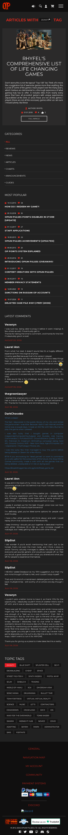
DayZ (42, 710)
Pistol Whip (53, 676)
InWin (36, 727)
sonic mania (13, 693)
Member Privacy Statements (23, 282)
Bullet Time (47, 693)
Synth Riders (35, 676)
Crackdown (13, 710)
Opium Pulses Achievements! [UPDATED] (29, 241)
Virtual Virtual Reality (39, 699)
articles (11, 162)
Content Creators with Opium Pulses (29, 272)
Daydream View (44, 687)
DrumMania (29, 693)
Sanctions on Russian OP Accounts (27, 292)
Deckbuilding (13, 671)
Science (10, 704)
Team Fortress (14, 699)
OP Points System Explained (22, 251)
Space (40, 671)
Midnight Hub (26, 721)
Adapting (11, 727)
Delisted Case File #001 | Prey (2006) (28, 303)
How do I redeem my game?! (22, 206)
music (22, 704)
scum (9, 682)
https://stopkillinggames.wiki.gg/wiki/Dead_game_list (29, 468)
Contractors (47, 704)
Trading (35, 682)
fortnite (20, 732)
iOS (51, 710)
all (8, 141)
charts (10, 169)
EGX (29, 687)
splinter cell (42, 665)
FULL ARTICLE (34, 119)
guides (10, 182)
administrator (51, 727)
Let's (33, 704)
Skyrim (24, 727)
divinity (45, 20)
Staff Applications (17, 230)
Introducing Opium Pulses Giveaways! (29, 261)
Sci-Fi (56, 665)
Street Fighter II (15, 676)
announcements (16, 175)
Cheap (28, 671)
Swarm (10, 721)
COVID (53, 721)
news (9, 155)
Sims (9, 732)
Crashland (29, 710)
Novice (41, 721)
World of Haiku (14, 687)
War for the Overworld (19, 715)
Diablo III (21, 682)
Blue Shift (25, 665)
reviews (10, 148)
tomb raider (43, 715)
